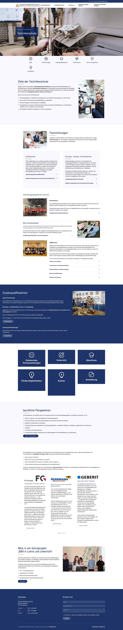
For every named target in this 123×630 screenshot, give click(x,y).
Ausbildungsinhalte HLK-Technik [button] (74, 179)
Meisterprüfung (8, 321)
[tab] (59, 533)
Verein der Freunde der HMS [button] (83, 5)
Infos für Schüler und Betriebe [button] (100, 5)
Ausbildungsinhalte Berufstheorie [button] (59, 213)
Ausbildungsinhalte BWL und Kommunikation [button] (35, 235)
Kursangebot (7, 335)
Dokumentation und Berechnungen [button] (59, 269)
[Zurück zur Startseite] (27, 5)
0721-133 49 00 (94, 1)
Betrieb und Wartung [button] (55, 277)
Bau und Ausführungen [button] (56, 273)
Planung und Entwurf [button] (55, 261)
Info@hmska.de (104, 1)
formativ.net (52, 626)
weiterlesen (22, 581)
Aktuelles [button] (71, 5)
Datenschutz (101, 626)
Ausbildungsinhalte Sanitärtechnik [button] (35, 174)
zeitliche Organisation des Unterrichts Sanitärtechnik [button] (40, 178)
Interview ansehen (30, 523)
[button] (20, 503)
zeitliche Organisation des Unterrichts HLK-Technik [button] (79, 183)
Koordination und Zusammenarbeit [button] (59, 265)
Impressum (95, 626)
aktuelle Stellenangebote (30, 436)
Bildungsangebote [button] (45, 5)
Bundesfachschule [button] (59, 5)
